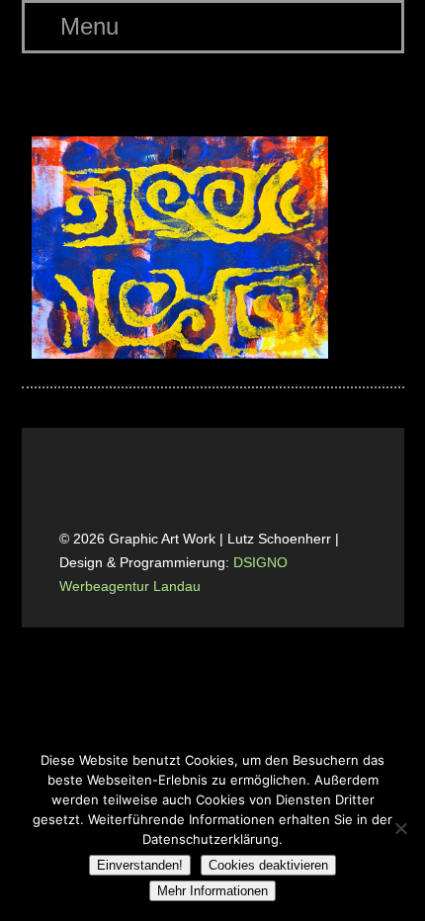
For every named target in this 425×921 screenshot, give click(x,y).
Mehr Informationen (212, 890)
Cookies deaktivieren (268, 865)
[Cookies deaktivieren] (400, 828)
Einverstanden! (140, 865)
